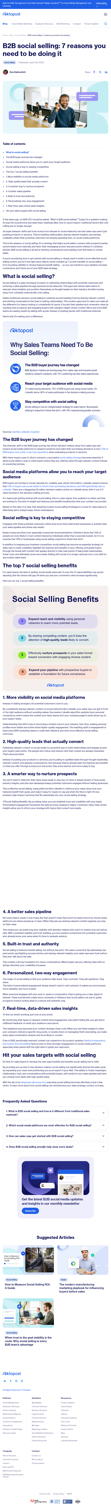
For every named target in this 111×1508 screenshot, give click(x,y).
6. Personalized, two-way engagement (25, 201)
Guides (63, 1280)
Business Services (39, 1410)
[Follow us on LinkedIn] (5, 1381)
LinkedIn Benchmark (69, 1440)
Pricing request (38, 1463)
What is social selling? (17, 152)
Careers (6, 1463)
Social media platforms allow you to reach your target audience (38, 162)
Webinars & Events (68, 1425)
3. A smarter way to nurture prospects (25, 186)
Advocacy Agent (9, 1433)
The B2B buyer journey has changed (24, 157)
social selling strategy (70, 457)
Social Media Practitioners (42, 1433)
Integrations (8, 1425)
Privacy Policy (58, 1494)
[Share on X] (100, 72)
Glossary (64, 1437)
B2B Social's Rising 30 (12, 1471)
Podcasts (65, 1410)
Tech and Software (39, 1406)
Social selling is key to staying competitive (27, 167)
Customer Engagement (12, 1421)
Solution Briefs (67, 1429)
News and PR (8, 1467)
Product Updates (91, 24)
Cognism (35, 431)
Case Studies (66, 1406)
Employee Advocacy (44, 24)
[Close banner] (106, 4)
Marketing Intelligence (12, 1414)
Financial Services (39, 1418)
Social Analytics (9, 1418)
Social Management (11, 1403)
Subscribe (30, 1210)
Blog (5, 23)
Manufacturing (37, 1421)
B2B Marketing (63, 24)
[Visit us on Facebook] (10, 1381)
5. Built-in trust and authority (20, 196)
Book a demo (37, 1459)
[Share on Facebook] (94, 72)
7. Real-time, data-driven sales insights (25, 206)
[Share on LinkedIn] (106, 72)
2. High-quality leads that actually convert (27, 181)
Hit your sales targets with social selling (26, 210)
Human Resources (39, 1440)
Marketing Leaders (39, 1429)
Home (5, 35)
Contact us (36, 1455)
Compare (77, 24)
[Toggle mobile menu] (105, 14)
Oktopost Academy (69, 1418)
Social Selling (20, 35)
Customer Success (10, 1459)
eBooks (64, 1414)
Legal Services (38, 1414)
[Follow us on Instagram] (16, 1381)
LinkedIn (25, 431)
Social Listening (9, 1410)
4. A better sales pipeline (18, 191)
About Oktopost (9, 1455)
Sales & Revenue (39, 1437)
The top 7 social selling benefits (22, 171)
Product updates (68, 1403)
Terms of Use (44, 1494)
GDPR (69, 1494)
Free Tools (65, 1421)
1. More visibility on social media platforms (27, 176)
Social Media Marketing (22, 24)
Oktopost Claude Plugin (12, 1429)
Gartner (16, 431)
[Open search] (105, 23)
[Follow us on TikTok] (22, 1381)
